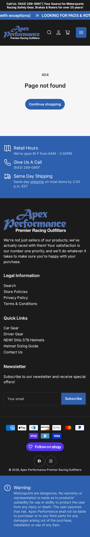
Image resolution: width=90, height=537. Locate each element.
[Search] (49, 32)
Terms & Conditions (20, 303)
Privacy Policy (16, 297)
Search (10, 285)
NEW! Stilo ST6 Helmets (24, 340)
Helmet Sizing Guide (21, 346)
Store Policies (16, 291)
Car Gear (11, 328)
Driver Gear (13, 334)
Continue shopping (45, 104)
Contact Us (13, 352)
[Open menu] (81, 32)
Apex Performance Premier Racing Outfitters (50, 470)
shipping (37, 182)
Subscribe (73, 398)
